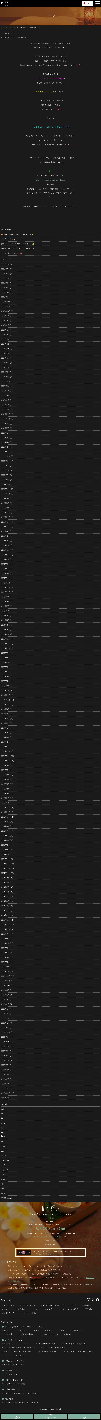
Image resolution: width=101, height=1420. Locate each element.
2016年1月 (5, 634)
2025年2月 (5, 339)
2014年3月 (5, 737)
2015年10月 (5, 648)
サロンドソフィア (10, 1374)
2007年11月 (5, 1093)
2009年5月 (5, 1009)
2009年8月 (5, 994)
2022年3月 (5, 404)
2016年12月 (5, 582)
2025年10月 (5, 311)
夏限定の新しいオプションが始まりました (17, 248)
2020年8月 (5, 470)
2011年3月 (5, 906)
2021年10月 (5, 419)
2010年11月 (5, 924)
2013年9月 (5, 765)
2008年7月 (5, 1055)
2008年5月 (5, 1065)
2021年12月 (5, 414)
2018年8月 (5, 536)
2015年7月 (5, 662)
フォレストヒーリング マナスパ (54, 1347)
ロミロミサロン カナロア (45, 1343)
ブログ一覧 (12, 27)
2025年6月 (5, 325)
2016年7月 (5, 606)
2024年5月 (5, 367)
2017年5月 (5, 568)
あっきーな (5, 1160)
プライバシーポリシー (30, 1313)
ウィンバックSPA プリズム (14, 1364)
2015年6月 (5, 667)
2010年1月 (5, 971)
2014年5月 (5, 728)
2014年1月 (5, 746)
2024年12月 (5, 344)
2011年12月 (5, 863)
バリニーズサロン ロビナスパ (73, 1343)
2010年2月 (5, 966)
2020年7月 (5, 475)
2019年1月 (5, 512)
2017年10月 (5, 554)
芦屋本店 (23, 1330)
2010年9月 (5, 934)
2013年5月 (5, 784)
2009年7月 (5, 999)
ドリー (3, 1174)
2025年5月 (5, 330)
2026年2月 (5, 292)
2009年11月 (5, 980)
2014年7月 (5, 718)
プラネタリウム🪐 (8, 239)
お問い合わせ (9, 1313)
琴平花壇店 (8, 1334)
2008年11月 (5, 1037)
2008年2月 (5, 1079)
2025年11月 (5, 306)
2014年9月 (5, 709)
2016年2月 (5, 629)
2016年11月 (5, 587)
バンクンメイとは (28, 1305)
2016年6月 (5, 611)
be (2, 1118)
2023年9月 (5, 390)
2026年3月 (5, 287)
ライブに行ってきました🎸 (11, 253)
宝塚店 (61, 1330)
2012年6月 (5, 835)
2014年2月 (5, 742)
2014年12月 (5, 695)
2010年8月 (5, 938)
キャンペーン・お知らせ (68, 1309)
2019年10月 (5, 493)
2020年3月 (5, 479)
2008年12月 (5, 1032)
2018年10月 (5, 526)
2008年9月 (5, 1046)
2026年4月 (5, 283)
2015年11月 (5, 643)
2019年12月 (5, 484)
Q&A (74, 1305)
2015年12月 (5, 639)
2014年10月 (5, 704)
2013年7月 (5, 774)
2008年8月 (5, 1051)
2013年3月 (5, 793)
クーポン (35, 1309)
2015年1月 (5, 690)
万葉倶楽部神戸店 (27, 1334)
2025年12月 (5, 301)
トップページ (9, 1305)
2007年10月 (5, 1098)
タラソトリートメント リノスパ (16, 1343)
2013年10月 (5, 760)
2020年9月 (5, 465)
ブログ (49, 1309)
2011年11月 (5, 868)
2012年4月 (5, 845)
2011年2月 (5, 910)
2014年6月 (5, 723)
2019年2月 (5, 507)
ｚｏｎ (3, 1155)
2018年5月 (5, 540)
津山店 (68, 1334)
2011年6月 (5, 891)
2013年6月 (5, 779)
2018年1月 (5, 545)
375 (2, 1109)
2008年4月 (5, 1069)
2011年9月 (5, 877)
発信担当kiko (6, 1198)
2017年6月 (5, 564)
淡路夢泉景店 (77, 1330)
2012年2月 (5, 854)
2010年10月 (5, 929)
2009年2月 (5, 1023)
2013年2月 (5, 798)
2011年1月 (5, 915)
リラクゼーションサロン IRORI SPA (78, 1351)
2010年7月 (5, 943)
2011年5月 (5, 896)
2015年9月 (5, 653)
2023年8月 (5, 395)
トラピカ (4, 1169)
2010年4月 (5, 957)
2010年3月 (5, 962)
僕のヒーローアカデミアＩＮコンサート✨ (17, 244)
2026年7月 (5, 269)
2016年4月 (5, 620)
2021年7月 (5, 428)
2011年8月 (5, 882)
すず (3, 1165)
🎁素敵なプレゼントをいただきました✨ (17, 234)
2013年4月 (5, 788)
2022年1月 (5, 409)
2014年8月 (5, 714)
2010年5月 (5, 952)
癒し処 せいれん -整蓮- (47, 1351)
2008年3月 (5, 1074)
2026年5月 (5, 278)
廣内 (3, 1193)
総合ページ (8, 1330)
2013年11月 (5, 756)
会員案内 (21, 1309)
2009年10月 (5, 985)
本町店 (36, 1330)
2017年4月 (5, 573)
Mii (2, 1141)
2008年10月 (5, 1041)
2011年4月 (5, 901)
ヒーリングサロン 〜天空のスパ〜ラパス (19, 1347)
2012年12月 (5, 807)
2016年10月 (5, 592)
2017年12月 (5, 550)
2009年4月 (5, 1013)
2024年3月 (5, 376)
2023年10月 (5, 386)
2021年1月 (5, 451)
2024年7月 (5, 362)
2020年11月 (5, 461)
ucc (2, 1151)
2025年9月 (5, 315)
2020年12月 (5, 456)
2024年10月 (5, 348)
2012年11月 (5, 812)
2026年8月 (5, 264)
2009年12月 (5, 976)
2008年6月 (5, 1060)
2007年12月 (5, 1088)
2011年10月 (5, 873)
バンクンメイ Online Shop (14, 1383)
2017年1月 (5, 578)
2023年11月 (5, 381)
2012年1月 (5, 859)
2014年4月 (5, 732)
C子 (2, 1127)
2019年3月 (5, 503)
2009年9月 (5, 990)
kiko (3, 1132)
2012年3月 (5, 849)
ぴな (3, 1188)
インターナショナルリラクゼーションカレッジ (22, 1393)
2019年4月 (5, 498)
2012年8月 (5, 826)
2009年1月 (5, 1027)
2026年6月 (5, 273)
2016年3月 (5, 625)
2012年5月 (5, 840)
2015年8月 (5, 657)
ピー (3, 1184)
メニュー (7, 1309)
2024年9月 (5, 353)
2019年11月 (5, 489)
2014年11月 (5, 699)
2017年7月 (5, 559)
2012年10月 (5, 817)
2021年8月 (5, 423)
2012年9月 (5, 821)
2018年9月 (5, 531)
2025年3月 (5, 334)
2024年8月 (5, 358)
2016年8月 (5, 601)
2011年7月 (5, 887)
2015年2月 (5, 685)
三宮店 (49, 1330)
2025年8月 (5, 320)
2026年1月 (5, 297)
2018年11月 (5, 522)
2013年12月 (5, 751)
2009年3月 (5, 1018)
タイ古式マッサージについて (53, 1305)
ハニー (3, 1179)
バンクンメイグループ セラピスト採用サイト (21, 1402)
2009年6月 (5, 1004)
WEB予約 (89, 1309)
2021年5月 (5, 437)
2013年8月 (5, 770)
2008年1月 (5, 1083)
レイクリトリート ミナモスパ (15, 1355)
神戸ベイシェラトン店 (49, 1334)
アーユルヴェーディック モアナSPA (17, 1351)
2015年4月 (5, 676)
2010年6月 (5, 948)
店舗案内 (87, 1305)
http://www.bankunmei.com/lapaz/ (50, 180)
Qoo (3, 1146)
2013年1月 (5, 802)
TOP (2, 27)
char (3, 1123)
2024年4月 (5, 372)
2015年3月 (5, 681)
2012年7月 (5, 831)
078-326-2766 (52, 1228)
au (2, 1113)
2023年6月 (5, 400)
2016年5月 (5, 615)
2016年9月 (5, 596)
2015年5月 (5, 671)
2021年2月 (5, 447)
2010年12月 (5, 920)
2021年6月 (5, 433)
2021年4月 (5, 442)
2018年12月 (5, 517)
